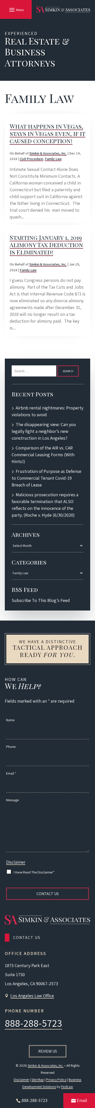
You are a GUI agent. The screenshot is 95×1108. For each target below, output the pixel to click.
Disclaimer (15, 862)
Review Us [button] (47, 1051)
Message (12, 800)
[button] (16, 10)
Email (11, 773)
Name (10, 720)
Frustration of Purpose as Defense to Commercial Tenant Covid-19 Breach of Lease (46, 478)
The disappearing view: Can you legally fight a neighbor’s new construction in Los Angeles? (44, 431)
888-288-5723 (33, 1022)
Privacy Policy (56, 1079)
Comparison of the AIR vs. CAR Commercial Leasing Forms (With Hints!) (43, 454)
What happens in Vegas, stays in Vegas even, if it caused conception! (47, 133)
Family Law (53, 159)
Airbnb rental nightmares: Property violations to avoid (47, 411)
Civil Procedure (31, 159)
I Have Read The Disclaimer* (34, 872)
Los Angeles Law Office (32, 996)
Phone (10, 746)
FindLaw (67, 1086)
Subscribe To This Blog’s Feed (41, 600)
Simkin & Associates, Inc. (48, 153)
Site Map (37, 1079)
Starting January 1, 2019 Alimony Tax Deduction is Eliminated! (46, 244)
